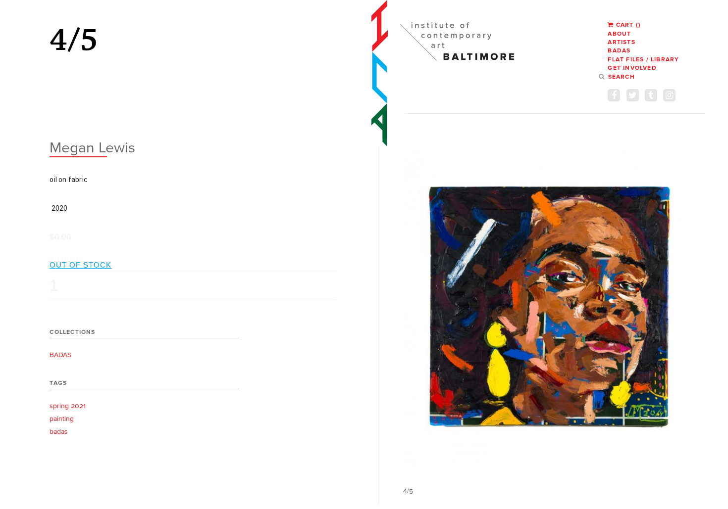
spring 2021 (68, 406)
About (619, 33)
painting (62, 418)
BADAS (619, 50)
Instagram (669, 95)
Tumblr (651, 95)
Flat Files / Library (643, 59)
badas (59, 431)
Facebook (614, 95)
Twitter (632, 95)
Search (621, 76)
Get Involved (632, 67)
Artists (621, 42)
